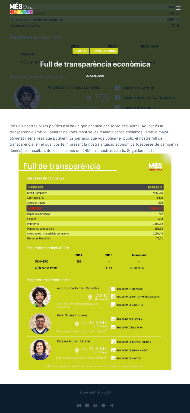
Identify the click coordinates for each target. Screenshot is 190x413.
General (80, 51)
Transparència (104, 51)
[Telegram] (111, 405)
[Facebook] (95, 405)
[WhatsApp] (103, 405)
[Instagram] (87, 405)
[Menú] (178, 8)
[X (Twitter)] (79, 405)
